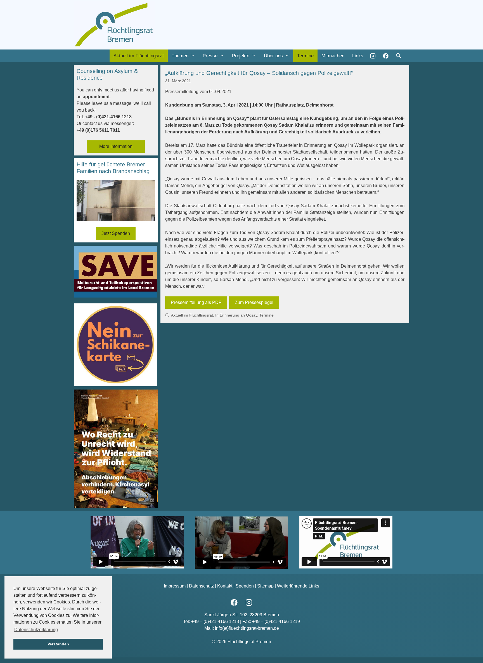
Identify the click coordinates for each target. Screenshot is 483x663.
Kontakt (224, 586)
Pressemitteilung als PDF (196, 302)
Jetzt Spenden (115, 233)
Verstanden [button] (58, 644)
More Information (115, 146)
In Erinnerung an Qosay (236, 315)
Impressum (175, 586)
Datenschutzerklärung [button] (36, 629)
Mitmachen (332, 55)
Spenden (245, 586)
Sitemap (265, 586)
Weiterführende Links (298, 586)
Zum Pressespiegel (254, 302)
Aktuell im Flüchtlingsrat (138, 55)
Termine (305, 55)
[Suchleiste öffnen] (398, 55)
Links (357, 55)
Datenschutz (201, 586)
